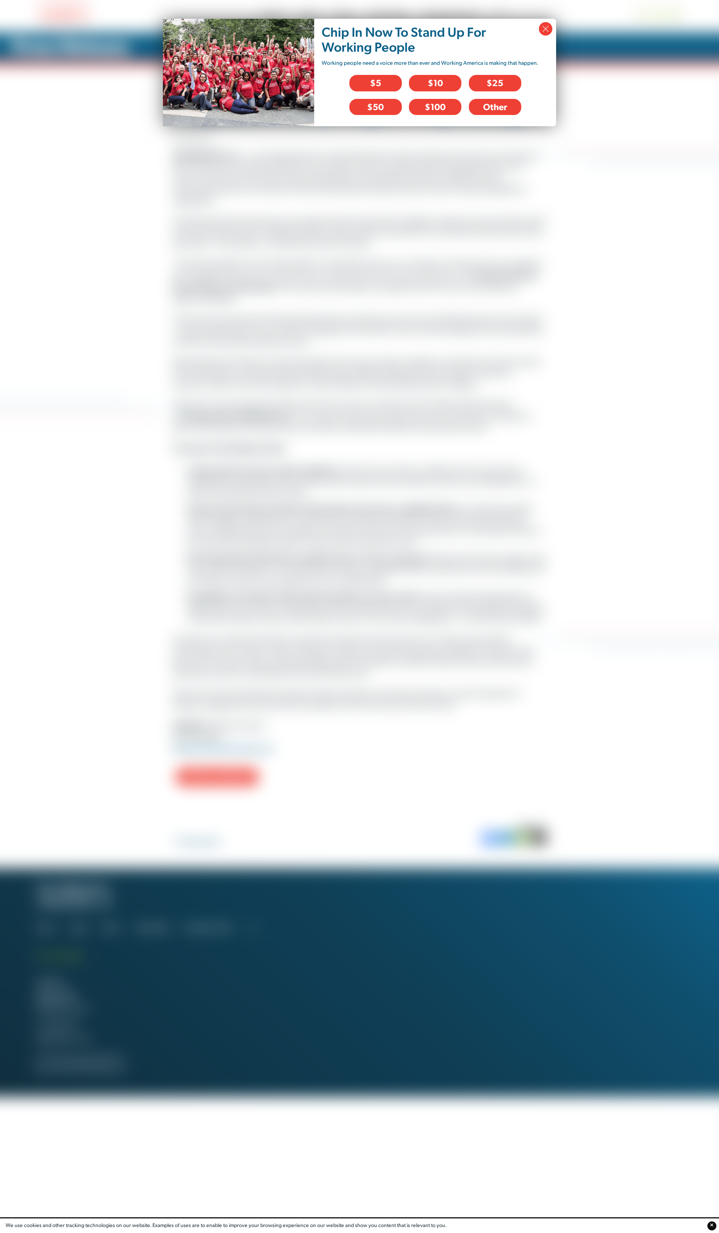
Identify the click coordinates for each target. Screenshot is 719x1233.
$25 (494, 83)
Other (495, 107)
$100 (435, 107)
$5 (375, 83)
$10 (435, 83)
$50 (375, 107)
